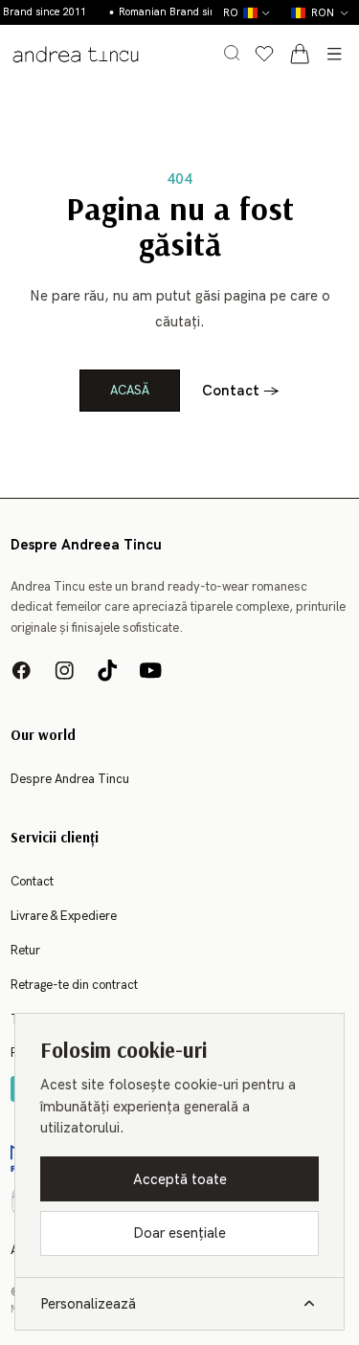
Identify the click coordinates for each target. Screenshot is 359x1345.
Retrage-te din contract (74, 985)
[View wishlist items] (264, 53)
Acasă (129, 390)
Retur (25, 950)
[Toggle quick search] (231, 52)
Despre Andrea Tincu (70, 779)
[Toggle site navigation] (334, 53)
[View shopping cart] (299, 53)
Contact (241, 390)
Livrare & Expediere (64, 916)
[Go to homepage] (75, 54)
